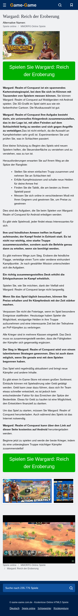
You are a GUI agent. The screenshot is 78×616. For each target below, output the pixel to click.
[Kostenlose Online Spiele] (23, 5)
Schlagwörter (44, 608)
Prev (8, 491)
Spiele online (28, 608)
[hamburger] (4, 5)
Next (70, 491)
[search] (71, 588)
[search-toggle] (60, 5)
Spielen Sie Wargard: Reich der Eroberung (39, 70)
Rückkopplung (61, 608)
